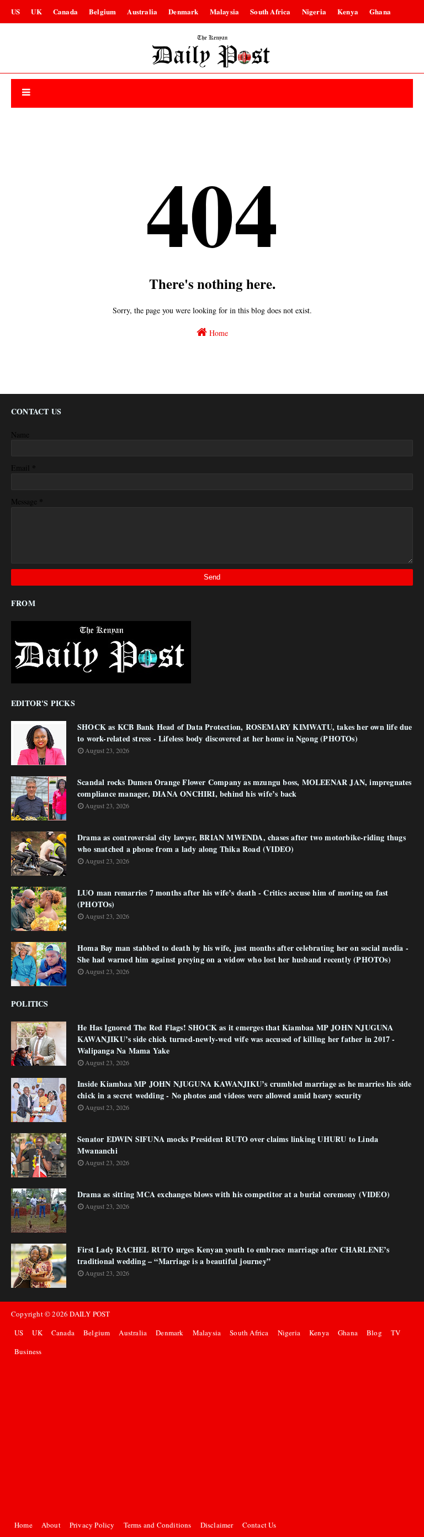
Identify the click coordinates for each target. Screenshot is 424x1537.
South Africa (270, 11)
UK (36, 11)
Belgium (102, 11)
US (15, 11)
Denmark (183, 11)
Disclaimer (217, 1525)
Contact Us (259, 1525)
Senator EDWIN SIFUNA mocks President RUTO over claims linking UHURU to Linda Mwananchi (227, 1144)
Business (28, 1351)
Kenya (347, 11)
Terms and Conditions (158, 1525)
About (51, 1525)
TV (395, 1333)
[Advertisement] (212, 1438)
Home (217, 333)
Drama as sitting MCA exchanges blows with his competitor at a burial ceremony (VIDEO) (233, 1194)
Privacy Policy (92, 1525)
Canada (65, 11)
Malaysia (225, 11)
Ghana (380, 11)
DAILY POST (90, 1314)
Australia (142, 11)
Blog (374, 1333)
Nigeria (314, 11)
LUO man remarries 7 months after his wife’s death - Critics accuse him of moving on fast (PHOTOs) (233, 898)
